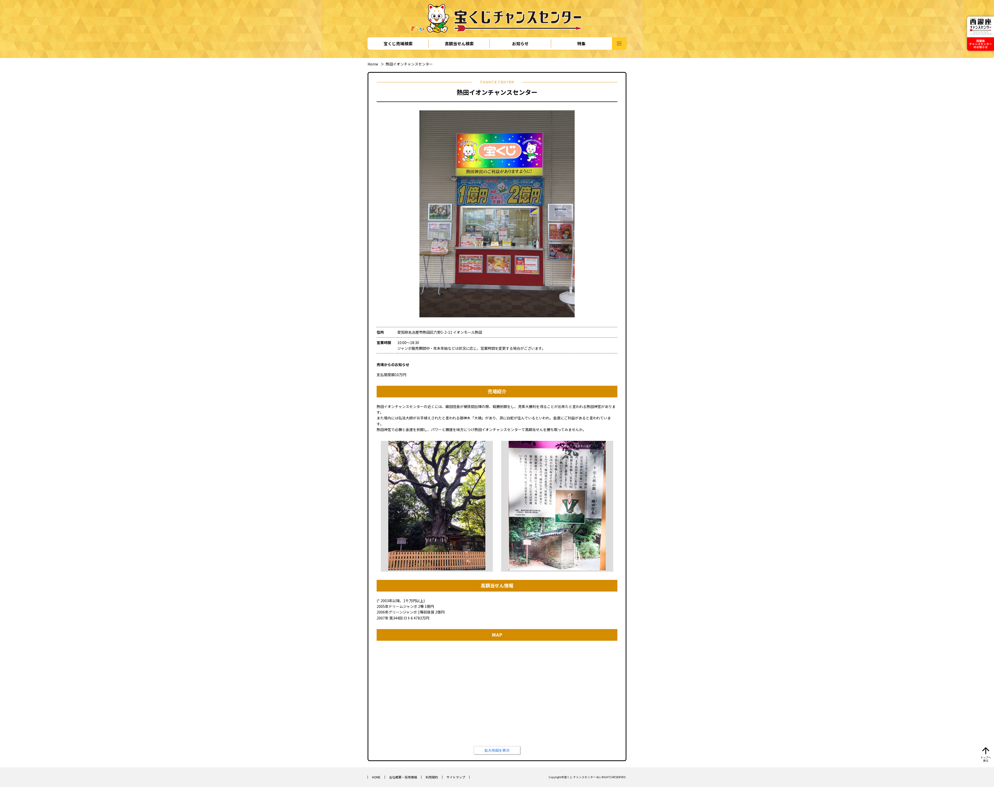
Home (373, 64)
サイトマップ (456, 777)
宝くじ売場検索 (398, 43)
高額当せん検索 (459, 43)
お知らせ (520, 43)
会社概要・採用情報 (403, 777)
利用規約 (432, 777)
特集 (581, 43)
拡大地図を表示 (497, 750)
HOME (376, 777)
